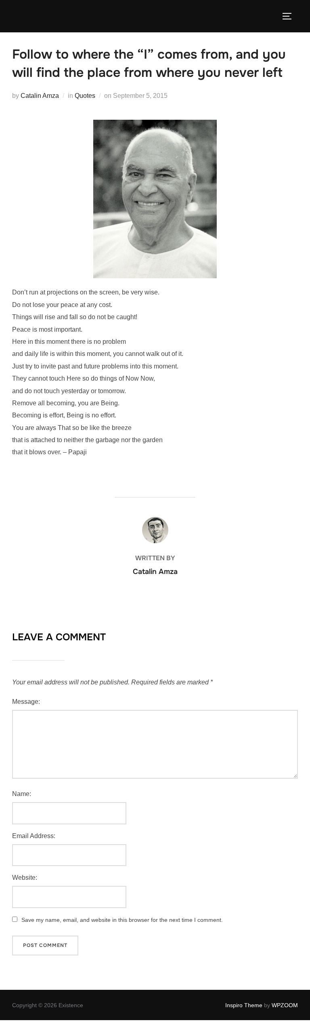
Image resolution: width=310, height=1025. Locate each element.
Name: (21, 793)
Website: (24, 877)
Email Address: (33, 835)
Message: (26, 701)
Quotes (85, 95)
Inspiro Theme (243, 1005)
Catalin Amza (40, 95)
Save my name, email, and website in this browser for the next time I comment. (122, 920)
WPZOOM (285, 1005)
